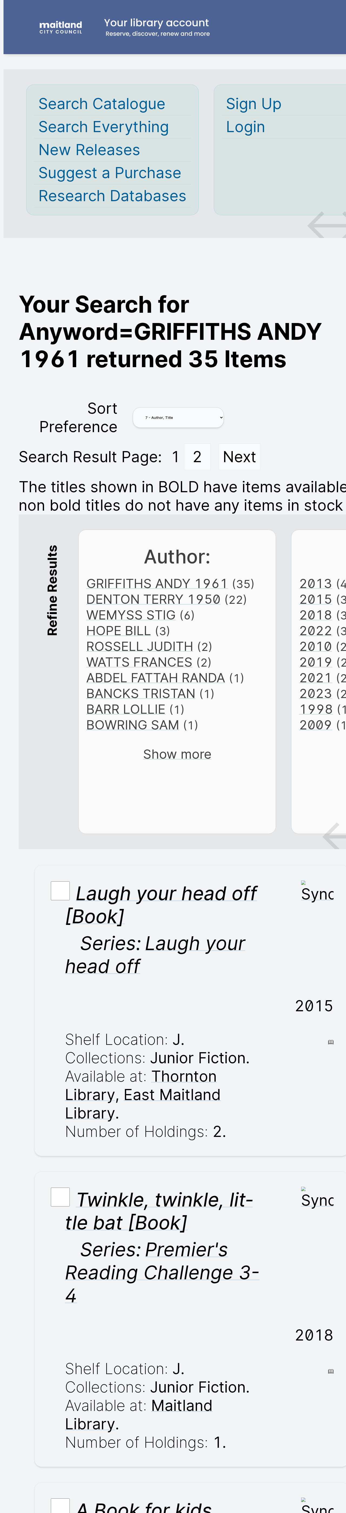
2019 (315, 662)
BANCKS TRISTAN (140, 693)
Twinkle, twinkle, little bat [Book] (159, 1211)
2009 (315, 725)
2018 (315, 615)
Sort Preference (78, 417)
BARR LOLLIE (125, 709)
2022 (315, 630)
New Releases (89, 150)
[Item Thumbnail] (317, 894)
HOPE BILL (118, 630)
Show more (177, 754)
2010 (315, 646)
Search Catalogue (101, 103)
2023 (315, 693)
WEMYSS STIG (131, 615)
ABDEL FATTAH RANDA (155, 678)
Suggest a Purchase (109, 173)
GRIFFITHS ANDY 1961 (157, 583)
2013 (315, 583)
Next (239, 457)
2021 (315, 678)
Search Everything (103, 127)
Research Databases (112, 196)
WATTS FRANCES (139, 662)
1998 (316, 709)
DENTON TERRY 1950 (153, 599)
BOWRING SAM (132, 725)
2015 (315, 599)
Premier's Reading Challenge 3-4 (162, 1272)
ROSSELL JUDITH (139, 646)
